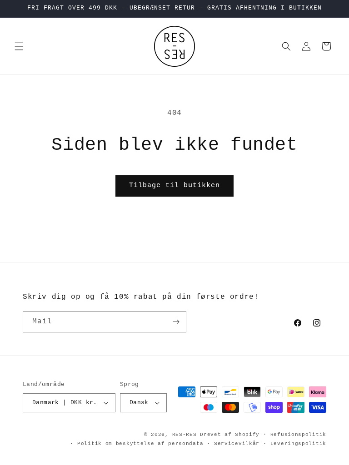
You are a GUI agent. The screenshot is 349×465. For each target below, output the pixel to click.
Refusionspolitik (298, 434)
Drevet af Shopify (229, 434)
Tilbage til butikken (174, 185)
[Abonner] (176, 321)
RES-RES (184, 434)
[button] (19, 46)
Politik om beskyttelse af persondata (140, 443)
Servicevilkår (236, 443)
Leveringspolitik (298, 443)
